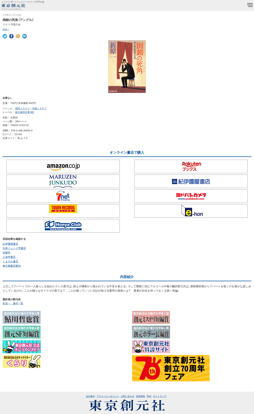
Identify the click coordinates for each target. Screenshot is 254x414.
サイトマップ (159, 396)
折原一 (6, 29)
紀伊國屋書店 (10, 244)
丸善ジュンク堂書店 (14, 248)
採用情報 (140, 396)
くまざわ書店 (10, 261)
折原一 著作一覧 (13, 303)
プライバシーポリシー (108, 396)
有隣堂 (6, 252)
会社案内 (90, 396)
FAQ (149, 396)
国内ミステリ (22, 108)
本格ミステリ (39, 108)
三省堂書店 (9, 257)
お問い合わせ (127, 396)
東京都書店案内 (12, 266)
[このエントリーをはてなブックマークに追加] (24, 36)
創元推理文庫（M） (24, 112)
